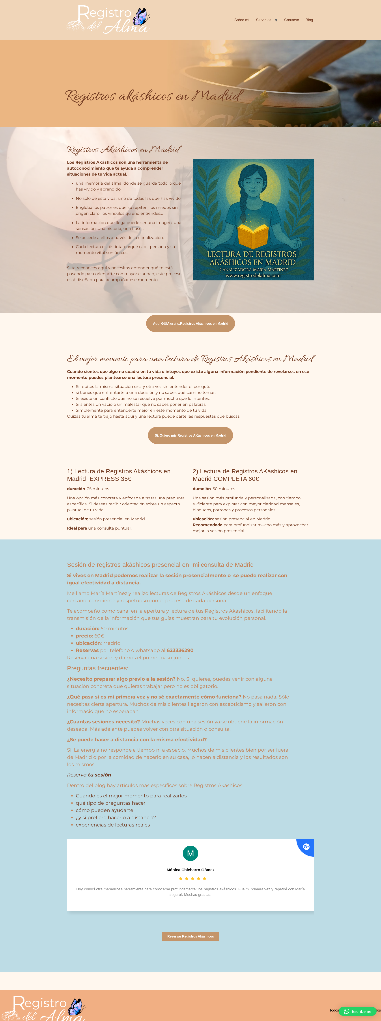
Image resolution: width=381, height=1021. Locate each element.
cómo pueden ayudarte (104, 810)
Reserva (77, 775)
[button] (358, 1011)
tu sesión (99, 775)
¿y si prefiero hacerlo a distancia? (116, 818)
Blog (309, 20)
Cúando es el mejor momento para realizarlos (131, 796)
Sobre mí (241, 20)
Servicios (263, 20)
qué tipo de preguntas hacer (111, 803)
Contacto (291, 20)
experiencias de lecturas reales (113, 825)
